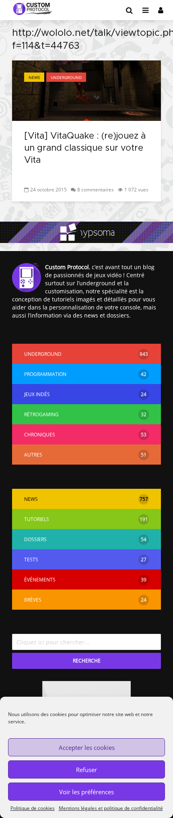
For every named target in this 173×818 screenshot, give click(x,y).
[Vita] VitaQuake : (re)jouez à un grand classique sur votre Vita (85, 148)
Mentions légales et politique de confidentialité (111, 808)
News (34, 77)
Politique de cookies (32, 808)
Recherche (87, 660)
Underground (66, 77)
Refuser (86, 770)
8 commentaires (95, 189)
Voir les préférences (86, 792)
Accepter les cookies (87, 747)
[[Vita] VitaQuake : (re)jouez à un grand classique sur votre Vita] (86, 89)
